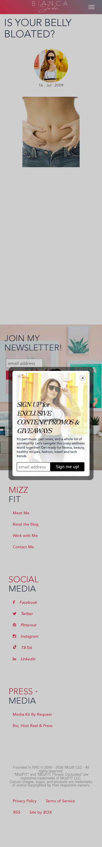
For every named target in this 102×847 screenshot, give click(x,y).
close (82, 377)
